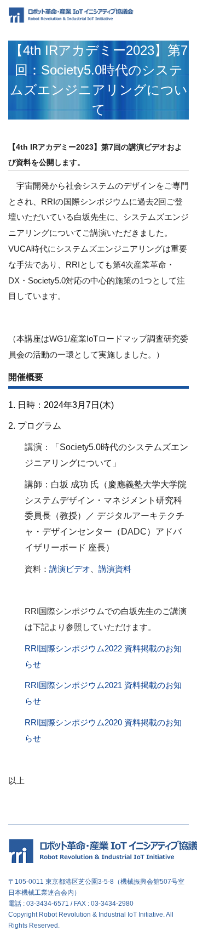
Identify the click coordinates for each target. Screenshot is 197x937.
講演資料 (115, 569)
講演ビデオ (69, 569)
